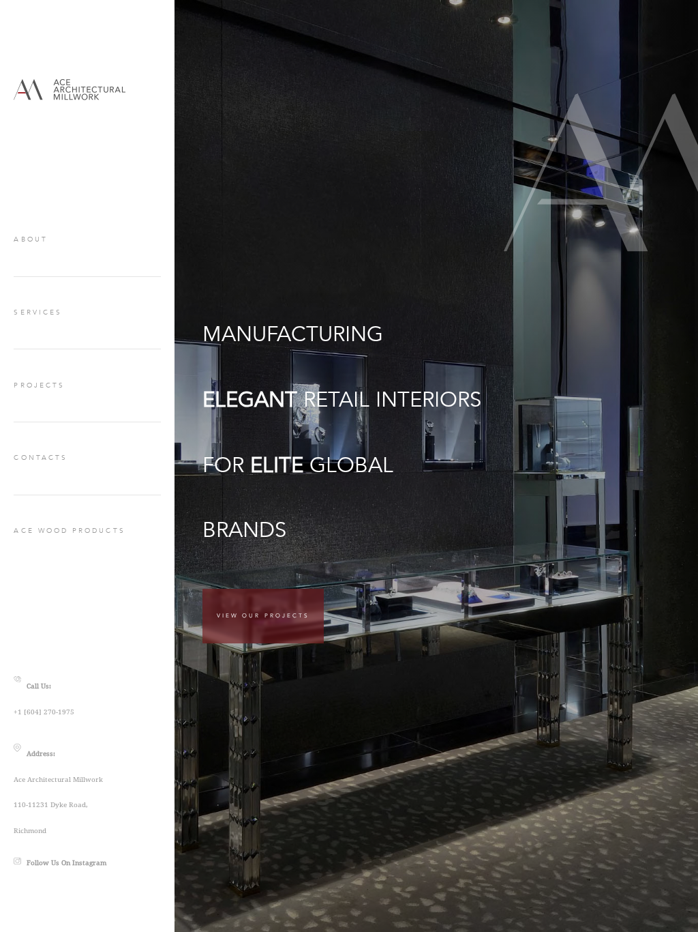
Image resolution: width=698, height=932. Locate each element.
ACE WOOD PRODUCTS (69, 531)
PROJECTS (39, 385)
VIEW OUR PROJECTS (263, 616)
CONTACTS (40, 458)
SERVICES (38, 312)
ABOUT (30, 239)
